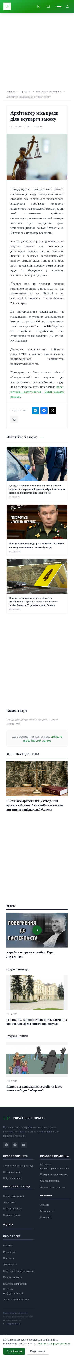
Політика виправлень (15, 1283)
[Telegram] (6, 1145)
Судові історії (17, 1036)
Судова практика (49, 1180)
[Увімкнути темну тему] (38, 6)
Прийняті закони (12, 1171)
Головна (10, 91)
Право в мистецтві (13, 1196)
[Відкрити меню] (59, 6)
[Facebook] (15, 1145)
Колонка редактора (22, 754)
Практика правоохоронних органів (54, 1166)
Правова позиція (12, 1208)
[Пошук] (48, 6)
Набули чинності (12, 1178)
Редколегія (9, 1252)
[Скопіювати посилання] (14, 419)
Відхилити (37, 1351)
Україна (44, 1204)
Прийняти (14, 1351)
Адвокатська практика (53, 1187)
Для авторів (10, 1264)
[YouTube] (24, 1145)
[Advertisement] (37, 50)
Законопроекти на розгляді (18, 1165)
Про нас (7, 1245)
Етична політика (12, 1277)
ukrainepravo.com (12, 1323)
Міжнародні (47, 1211)
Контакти (8, 1258)
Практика (25, 91)
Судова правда (17, 969)
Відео (8, 1224)
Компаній (45, 1217)
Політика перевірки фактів (18, 1271)
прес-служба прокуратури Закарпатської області (37, 391)
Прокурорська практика (48, 91)
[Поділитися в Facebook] (44, 410)
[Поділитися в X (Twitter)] (52, 410)
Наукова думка (11, 1215)
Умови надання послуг (16, 1299)
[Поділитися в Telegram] (35, 410)
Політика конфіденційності (13, 1291)
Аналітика (9, 1202)
